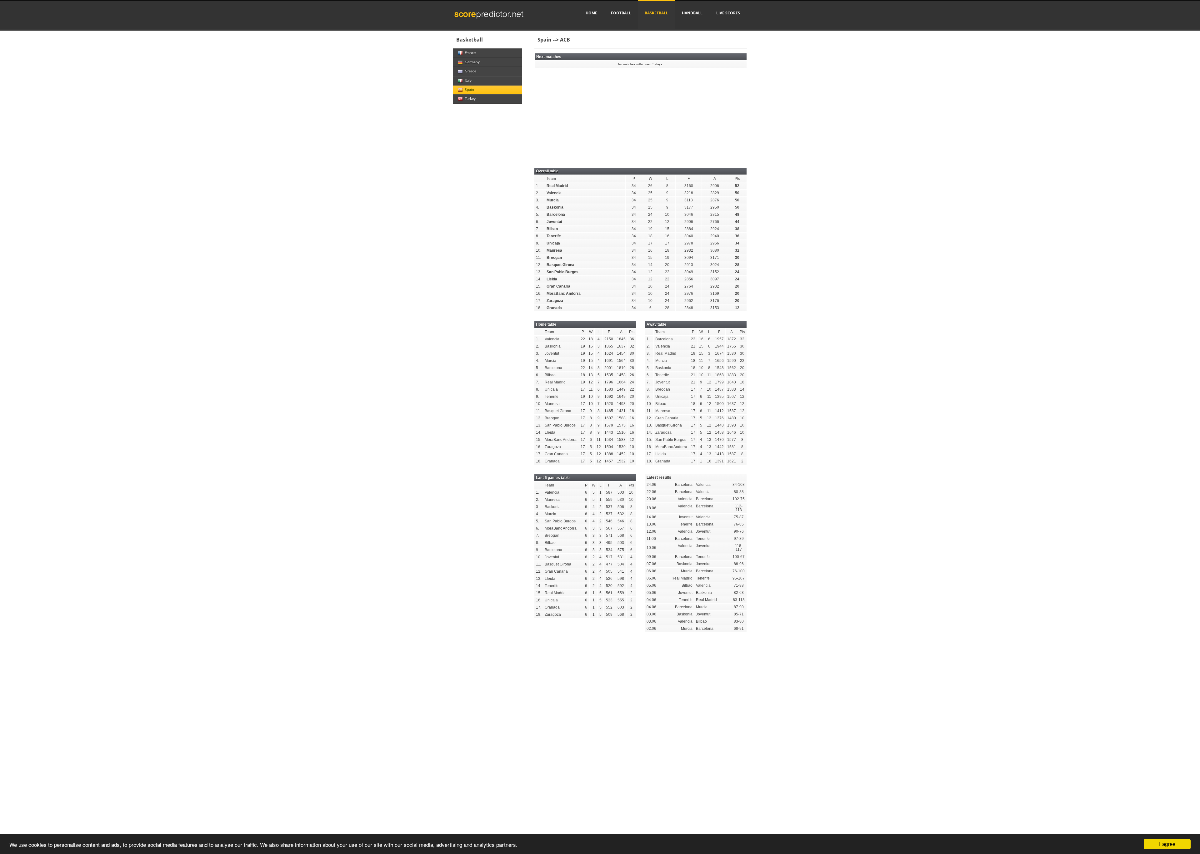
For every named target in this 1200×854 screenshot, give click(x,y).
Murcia (553, 200)
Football (621, 13)
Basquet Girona (560, 265)
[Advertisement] (640, 114)
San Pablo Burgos (562, 272)
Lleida (552, 279)
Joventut (554, 222)
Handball (692, 13)
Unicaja (553, 243)
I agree (1167, 844)
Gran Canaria (558, 286)
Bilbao (552, 229)
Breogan (554, 257)
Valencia (554, 193)
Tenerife (554, 236)
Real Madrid (557, 186)
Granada (554, 308)
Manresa (554, 250)
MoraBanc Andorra (564, 293)
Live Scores (728, 13)
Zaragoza (555, 301)
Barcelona (556, 214)
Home (591, 13)
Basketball (656, 13)
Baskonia (555, 207)
